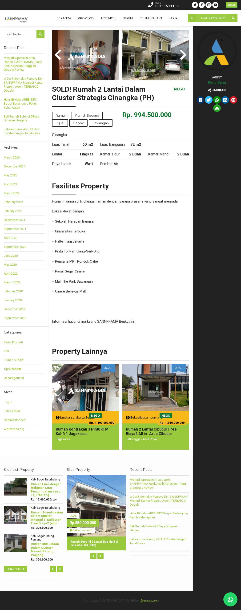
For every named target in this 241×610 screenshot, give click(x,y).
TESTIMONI (108, 18)
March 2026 (12, 157)
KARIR (173, 18)
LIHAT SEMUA (15, 569)
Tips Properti (12, 369)
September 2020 (15, 246)
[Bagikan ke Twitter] (209, 100)
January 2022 (13, 211)
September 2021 (15, 229)
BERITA (128, 18)
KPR (6, 351)
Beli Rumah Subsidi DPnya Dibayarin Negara (21, 118)
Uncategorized (14, 378)
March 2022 (12, 193)
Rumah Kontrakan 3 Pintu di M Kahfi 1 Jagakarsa (82, 431)
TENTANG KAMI (151, 18)
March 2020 (12, 282)
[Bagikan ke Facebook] (200, 100)
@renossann (149, 600)
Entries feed (12, 411)
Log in (8, 402)
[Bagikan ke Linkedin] (225, 100)
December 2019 (14, 309)
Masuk (232, 5)
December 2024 (14, 166)
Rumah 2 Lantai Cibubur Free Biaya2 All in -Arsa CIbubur (151, 431)
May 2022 (10, 175)
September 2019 (15, 318)
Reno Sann (217, 82)
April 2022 (10, 184)
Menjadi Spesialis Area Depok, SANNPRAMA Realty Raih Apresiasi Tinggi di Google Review (23, 64)
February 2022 (13, 202)
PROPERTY (86, 18)
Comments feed (15, 420)
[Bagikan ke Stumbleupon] (217, 108)
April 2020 (10, 273)
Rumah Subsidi (14, 360)
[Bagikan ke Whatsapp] (217, 100)
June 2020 (11, 255)
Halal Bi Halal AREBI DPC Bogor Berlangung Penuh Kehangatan (20, 103)
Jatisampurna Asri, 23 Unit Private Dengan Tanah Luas (22, 131)
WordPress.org (14, 429)
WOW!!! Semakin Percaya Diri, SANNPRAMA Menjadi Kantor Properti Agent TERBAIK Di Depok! (24, 84)
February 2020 (13, 291)
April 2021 (10, 238)
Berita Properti (13, 342)
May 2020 (10, 264)
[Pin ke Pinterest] (233, 100)
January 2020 (13, 300)
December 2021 (14, 220)
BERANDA (63, 18)
